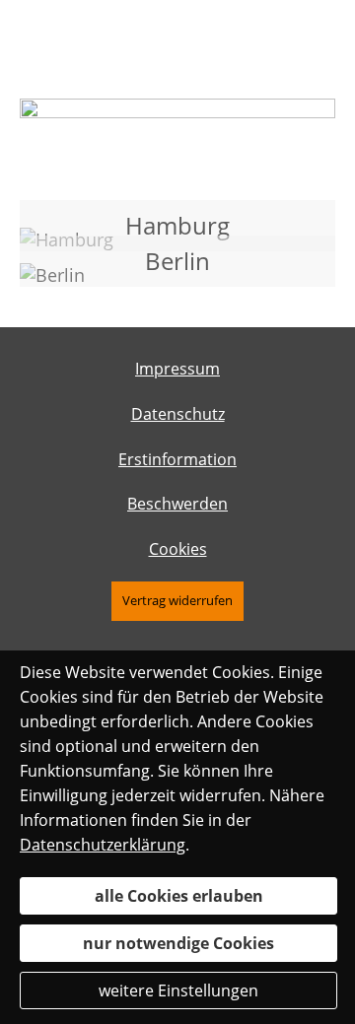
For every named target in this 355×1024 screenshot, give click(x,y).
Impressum (177, 368)
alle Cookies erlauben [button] (179, 896)
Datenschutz (178, 414)
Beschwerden (177, 503)
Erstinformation (177, 459)
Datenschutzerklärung (102, 844)
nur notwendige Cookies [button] (178, 943)
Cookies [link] (178, 549)
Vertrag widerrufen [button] (177, 600)
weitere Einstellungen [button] (178, 990)
